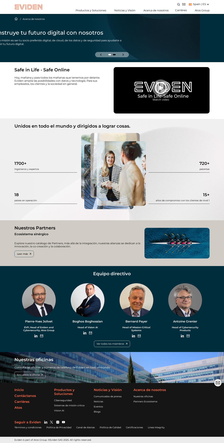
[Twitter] (52, 422)
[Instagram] (58, 422)
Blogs (97, 411)
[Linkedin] (46, 422)
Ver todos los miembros (110, 343)
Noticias (98, 401)
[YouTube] (63, 422)
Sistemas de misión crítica (69, 405)
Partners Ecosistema (145, 401)
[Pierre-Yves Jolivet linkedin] (36, 335)
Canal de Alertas (85, 427)
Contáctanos (25, 396)
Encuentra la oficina (28, 374)
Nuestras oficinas (143, 396)
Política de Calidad (110, 427)
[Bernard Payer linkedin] (133, 335)
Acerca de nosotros (156, 10)
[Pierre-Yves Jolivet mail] (41, 335)
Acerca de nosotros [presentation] (34, 19)
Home (16, 19)
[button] (109, 54)
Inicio (19, 390)
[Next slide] (123, 54)
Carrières (181, 10)
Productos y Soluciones (91, 10)
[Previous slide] (100, 54)
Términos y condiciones (27, 427)
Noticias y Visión (124, 10)
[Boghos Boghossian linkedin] (84, 332)
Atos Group (202, 10)
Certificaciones (134, 427)
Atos (18, 408)
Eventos (98, 406)
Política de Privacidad (58, 427)
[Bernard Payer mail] (139, 335)
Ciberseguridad (63, 400)
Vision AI (59, 410)
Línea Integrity (156, 427)
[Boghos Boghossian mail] (90, 332)
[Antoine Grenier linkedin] (182, 335)
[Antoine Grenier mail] (188, 335)
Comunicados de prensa (108, 396)
